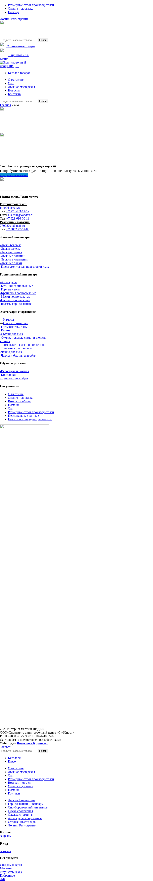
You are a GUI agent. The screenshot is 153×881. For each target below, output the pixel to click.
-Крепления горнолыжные (18, 293)
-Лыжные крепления (14, 259)
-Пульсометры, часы (13, 326)
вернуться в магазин (14, 175)
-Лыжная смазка (11, 252)
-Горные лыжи (10, 289)
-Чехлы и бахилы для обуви (18, 355)
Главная (5, 105)
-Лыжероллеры (10, 248)
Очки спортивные (15, 323)
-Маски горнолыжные (15, 296)
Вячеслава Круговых (32, 743)
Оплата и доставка (20, 397)
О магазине (16, 394)
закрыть (5, 835)
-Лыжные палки (11, 263)
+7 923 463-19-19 (17, 211)
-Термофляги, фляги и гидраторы (22, 344)
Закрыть (5, 747)
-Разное (5, 330)
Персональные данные (23, 415)
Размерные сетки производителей (31, 412)
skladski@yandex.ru (20, 215)
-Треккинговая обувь (14, 378)
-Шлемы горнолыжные (15, 303)
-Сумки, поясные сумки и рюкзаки (23, 337)
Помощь (13, 405)
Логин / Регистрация (22, 825)
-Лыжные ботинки (12, 256)
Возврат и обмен (19, 401)
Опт (11, 408)
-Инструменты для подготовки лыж (24, 266)
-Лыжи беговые (10, 245)
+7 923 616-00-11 (17, 218)
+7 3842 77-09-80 (17, 229)
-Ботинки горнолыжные (16, 285)
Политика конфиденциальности (30, 419)
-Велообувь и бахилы (14, 371)
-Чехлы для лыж (11, 352)
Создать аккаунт (11, 864)
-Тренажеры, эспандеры (16, 348)
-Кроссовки (8, 374)
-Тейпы (5, 341)
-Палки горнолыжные (15, 300)
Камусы (8, 319)
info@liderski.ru (10, 207)
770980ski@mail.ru (12, 225)
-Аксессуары (8, 282)
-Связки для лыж (11, 334)
